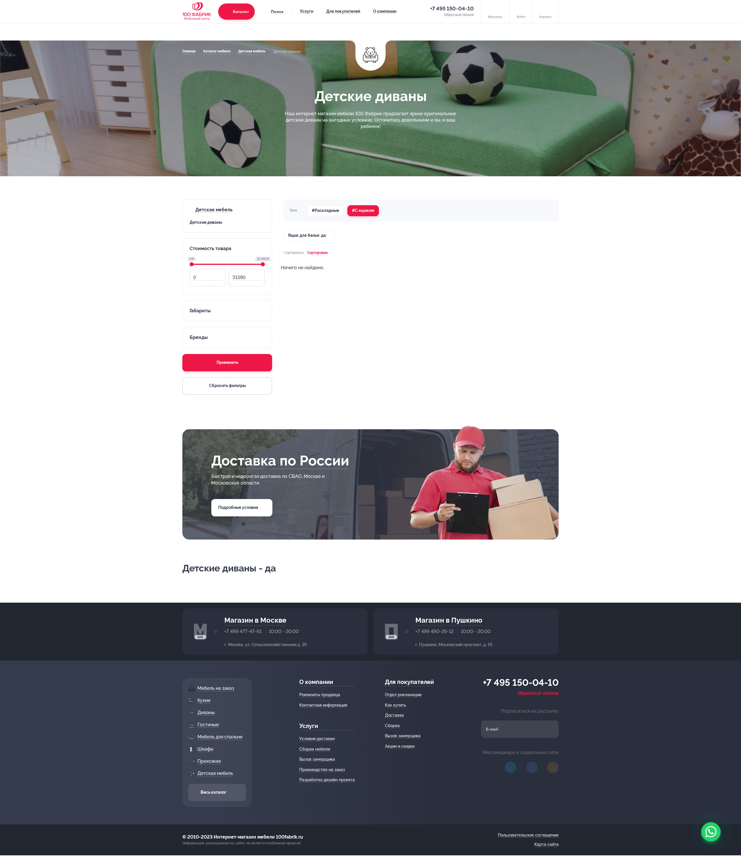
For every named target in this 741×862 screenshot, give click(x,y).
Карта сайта (546, 844)
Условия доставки (317, 738)
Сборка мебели (314, 749)
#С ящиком (363, 210)
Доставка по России (280, 460)
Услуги (306, 11)
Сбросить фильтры (227, 385)
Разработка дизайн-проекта (327, 779)
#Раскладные (325, 210)
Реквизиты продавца (319, 694)
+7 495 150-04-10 (452, 8)
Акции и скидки (399, 746)
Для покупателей (343, 11)
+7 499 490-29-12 (434, 631)
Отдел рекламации (403, 694)
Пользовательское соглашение (528, 835)
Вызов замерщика (317, 759)
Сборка (392, 725)
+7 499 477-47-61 (243, 631)
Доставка (394, 715)
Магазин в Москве (255, 620)
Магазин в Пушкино (449, 620)
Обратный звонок (538, 693)
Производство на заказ (322, 769)
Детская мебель (251, 51)
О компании (384, 11)
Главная (188, 51)
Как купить (395, 705)
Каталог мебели (216, 51)
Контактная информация (323, 705)
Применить (227, 362)
